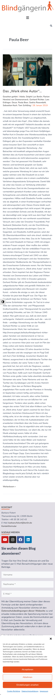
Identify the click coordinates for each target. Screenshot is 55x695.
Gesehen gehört (10, 96)
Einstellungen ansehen (27, 684)
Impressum (44, 691)
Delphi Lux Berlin (34, 96)
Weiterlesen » (9, 486)
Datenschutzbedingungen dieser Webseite (23, 610)
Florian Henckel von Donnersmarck (26, 98)
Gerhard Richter (36, 99)
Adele (22, 96)
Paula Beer (23, 102)
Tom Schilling (24, 105)
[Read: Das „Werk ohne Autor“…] (27, 70)
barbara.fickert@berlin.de (20, 522)
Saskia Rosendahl (37, 102)
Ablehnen (27, 677)
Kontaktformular (8, 526)
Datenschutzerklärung (30, 691)
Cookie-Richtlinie (13, 691)
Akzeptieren (27, 669)
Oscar (14, 102)
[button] (50, 638)
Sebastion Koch (10, 105)
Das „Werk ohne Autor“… (22, 91)
